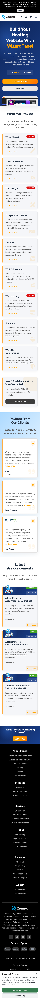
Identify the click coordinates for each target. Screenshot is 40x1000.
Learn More (10, 152)
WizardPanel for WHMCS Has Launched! (17, 643)
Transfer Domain (20, 842)
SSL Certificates (20, 846)
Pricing (20, 768)
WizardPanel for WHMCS (20, 760)
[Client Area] (26, 17)
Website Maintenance (20, 823)
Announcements (20, 874)
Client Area (20, 866)
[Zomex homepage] (8, 17)
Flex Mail (20, 787)
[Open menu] (36, 17)
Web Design (20, 811)
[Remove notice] (36, 6)
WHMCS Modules (20, 791)
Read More (12, 466)
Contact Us (20, 890)
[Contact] (21, 17)
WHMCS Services (20, 815)
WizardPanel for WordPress (20, 756)
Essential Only (20, 996)
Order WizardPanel (20, 81)
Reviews (20, 870)
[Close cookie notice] (37, 973)
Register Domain (20, 838)
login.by (8, 474)
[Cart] (31, 17)
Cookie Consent (20, 795)
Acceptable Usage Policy (20, 969)
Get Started (20, 739)
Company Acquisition (20, 819)
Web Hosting (20, 835)
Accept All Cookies (20, 990)
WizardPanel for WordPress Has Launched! (18, 599)
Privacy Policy (19, 982)
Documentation (20, 776)
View (20, 10)
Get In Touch (20, 401)
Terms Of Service (20, 965)
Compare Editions (20, 764)
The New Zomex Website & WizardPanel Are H (17, 687)
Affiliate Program (20, 878)
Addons (20, 772)
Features (20, 88)
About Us (20, 862)
